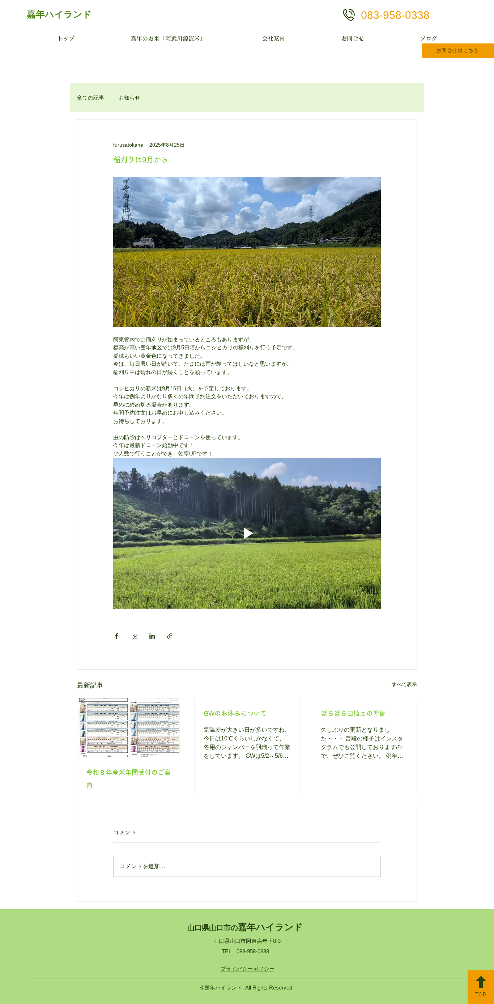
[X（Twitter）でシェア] (134, 636)
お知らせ (129, 97)
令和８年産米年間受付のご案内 (128, 779)
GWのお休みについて (235, 713)
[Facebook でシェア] (116, 636)
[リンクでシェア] (169, 636)
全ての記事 (90, 97)
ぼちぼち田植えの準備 (353, 713)
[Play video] (247, 533)
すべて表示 (404, 684)
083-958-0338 (395, 15)
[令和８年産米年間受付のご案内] (129, 727)
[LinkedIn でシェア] (152, 636)
